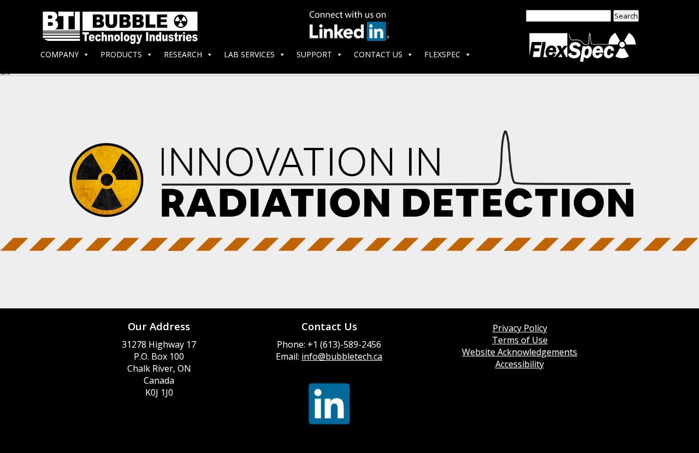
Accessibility (519, 364)
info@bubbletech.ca (341, 356)
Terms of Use (520, 340)
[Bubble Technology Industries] (120, 29)
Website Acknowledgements (519, 352)
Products (121, 54)
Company (59, 54)
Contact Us (378, 54)
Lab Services (249, 54)
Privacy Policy (520, 328)
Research (183, 54)
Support (314, 54)
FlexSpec (442, 54)
